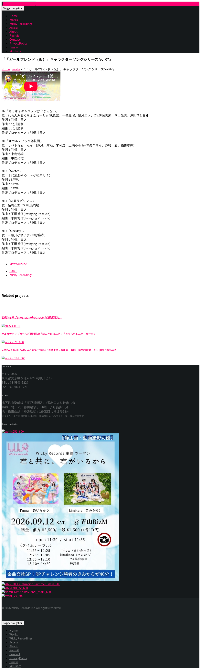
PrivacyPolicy (18, 43)
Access (13, 28)
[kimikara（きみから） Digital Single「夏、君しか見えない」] (100, 592)
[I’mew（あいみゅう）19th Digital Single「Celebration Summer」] (100, 584)
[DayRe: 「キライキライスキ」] (100, 431)
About (13, 31)
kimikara (15, 51)
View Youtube (18, 264)
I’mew (13, 47)
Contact (14, 39)
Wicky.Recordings (21, 24)
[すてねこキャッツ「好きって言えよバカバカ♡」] (100, 588)
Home (13, 16)
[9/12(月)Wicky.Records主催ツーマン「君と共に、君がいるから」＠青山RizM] (100, 507)
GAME (13, 271)
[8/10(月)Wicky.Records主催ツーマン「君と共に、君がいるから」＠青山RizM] (100, 596)
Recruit (14, 35)
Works (13, 20)
